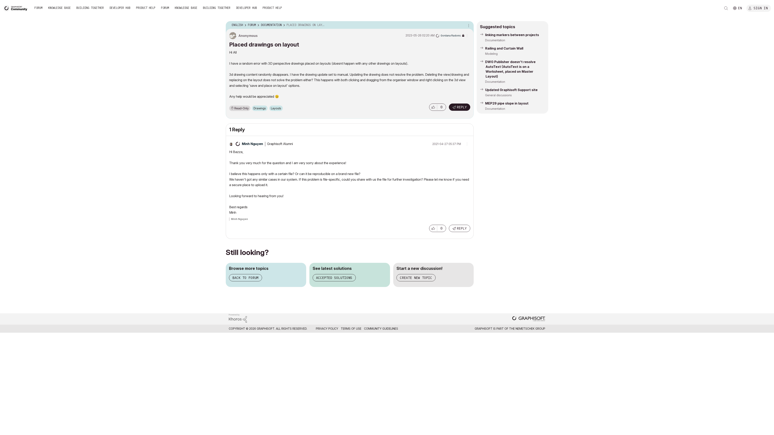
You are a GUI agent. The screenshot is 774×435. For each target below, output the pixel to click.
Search (726, 8)
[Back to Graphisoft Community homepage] (16, 7)
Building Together (90, 8)
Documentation (495, 40)
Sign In (761, 8)
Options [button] (468, 25)
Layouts (276, 108)
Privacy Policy (327, 328)
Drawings (260, 108)
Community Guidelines (381, 328)
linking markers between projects (512, 35)
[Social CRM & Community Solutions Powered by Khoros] (238, 318)
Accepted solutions (334, 278)
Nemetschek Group (530, 328)
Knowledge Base (59, 8)
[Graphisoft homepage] (528, 319)
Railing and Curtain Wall (504, 48)
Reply (462, 107)
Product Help (145, 8)
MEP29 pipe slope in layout (506, 103)
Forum (38, 8)
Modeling (491, 53)
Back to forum (245, 278)
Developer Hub (119, 8)
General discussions (498, 95)
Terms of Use (351, 328)
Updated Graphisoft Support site (511, 90)
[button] (433, 107)
